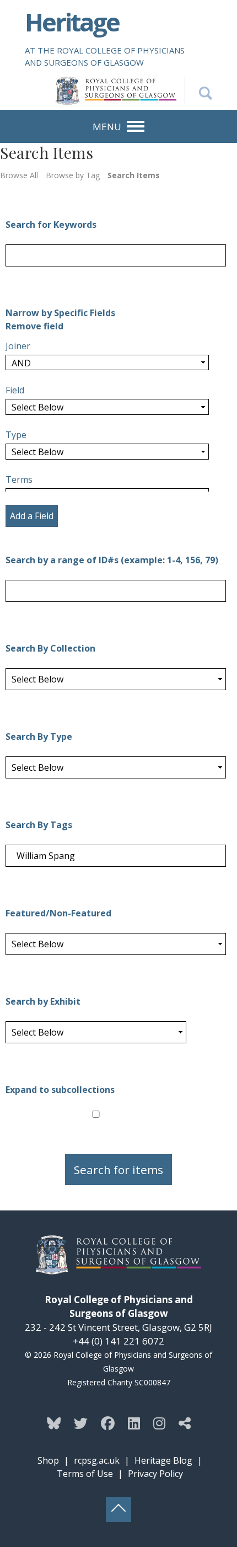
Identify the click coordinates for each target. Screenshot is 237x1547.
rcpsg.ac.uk (97, 1460)
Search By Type (39, 736)
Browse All (19, 175)
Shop (48, 1460)
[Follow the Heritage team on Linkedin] (134, 1422)
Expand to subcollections (60, 1090)
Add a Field (31, 516)
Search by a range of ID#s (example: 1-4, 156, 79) (112, 560)
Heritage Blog (163, 1460)
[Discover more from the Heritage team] (185, 1422)
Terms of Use (85, 1474)
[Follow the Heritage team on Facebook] (108, 1422)
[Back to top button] (118, 1509)
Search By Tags (39, 825)
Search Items (133, 175)
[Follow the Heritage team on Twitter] (81, 1422)
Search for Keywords (51, 224)
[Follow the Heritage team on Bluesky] (54, 1422)
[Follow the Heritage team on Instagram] (159, 1422)
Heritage (72, 22)
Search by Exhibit (43, 1001)
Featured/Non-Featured (58, 913)
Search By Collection (50, 648)
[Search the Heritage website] (198, 90)
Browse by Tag (73, 175)
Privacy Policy (155, 1474)
